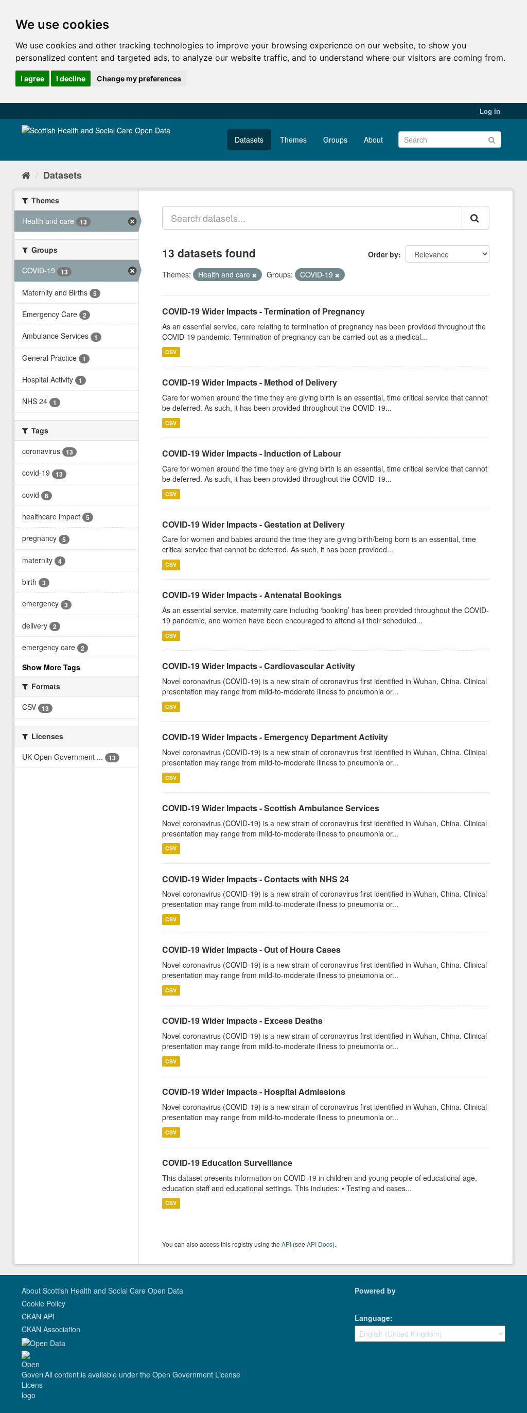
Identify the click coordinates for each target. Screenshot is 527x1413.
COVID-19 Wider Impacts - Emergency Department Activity (275, 737)
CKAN (372, 1302)
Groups (335, 139)
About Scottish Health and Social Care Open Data (102, 1290)
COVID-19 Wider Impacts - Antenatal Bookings (252, 595)
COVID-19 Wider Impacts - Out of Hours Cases (251, 949)
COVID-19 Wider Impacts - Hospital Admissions (253, 1091)
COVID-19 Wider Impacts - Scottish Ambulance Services (270, 808)
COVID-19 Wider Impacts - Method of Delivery (249, 382)
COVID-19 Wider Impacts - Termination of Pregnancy (263, 311)
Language (372, 1318)
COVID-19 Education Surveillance (227, 1162)
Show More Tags (51, 667)
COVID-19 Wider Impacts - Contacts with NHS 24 (255, 879)
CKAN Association (51, 1329)
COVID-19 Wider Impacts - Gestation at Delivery (253, 524)
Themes (293, 139)
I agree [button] (32, 78)
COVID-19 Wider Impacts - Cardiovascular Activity (258, 666)
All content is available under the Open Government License (141, 1374)
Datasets (249, 139)
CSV (171, 352)
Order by (383, 254)
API (286, 1244)
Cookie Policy (43, 1303)
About (373, 139)
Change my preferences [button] (139, 78)
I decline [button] (70, 78)
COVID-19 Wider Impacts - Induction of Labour (251, 453)
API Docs (319, 1244)
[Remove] (254, 275)
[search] (475, 218)
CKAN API (38, 1316)
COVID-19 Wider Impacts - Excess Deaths (242, 1020)
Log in (490, 111)
